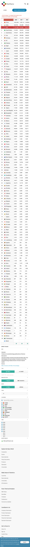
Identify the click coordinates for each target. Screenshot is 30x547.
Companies (4, 452)
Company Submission (6, 510)
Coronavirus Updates (6, 502)
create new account (19, 10)
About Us (4, 529)
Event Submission (6, 515)
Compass (4, 496)
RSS (2, 536)
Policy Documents (6, 459)
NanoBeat (4, 494)
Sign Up (3, 531)
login (4, 10)
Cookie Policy (4, 534)
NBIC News (4, 491)
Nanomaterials (5, 457)
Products (4, 462)
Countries (4, 475)
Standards (4, 464)
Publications (4, 499)
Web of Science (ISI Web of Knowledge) (10, 365)
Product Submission (6, 513)
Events (3, 454)
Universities (4, 467)
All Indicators (4, 483)
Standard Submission (6, 520)
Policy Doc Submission (7, 518)
